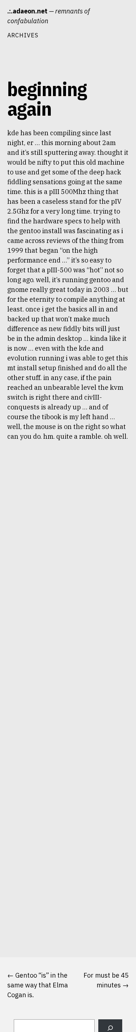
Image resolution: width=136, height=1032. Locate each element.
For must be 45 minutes (106, 980)
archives (22, 35)
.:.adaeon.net (27, 11)
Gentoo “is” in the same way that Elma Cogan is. (37, 985)
